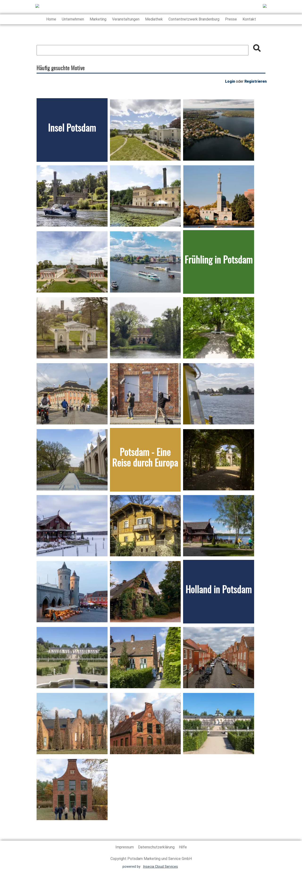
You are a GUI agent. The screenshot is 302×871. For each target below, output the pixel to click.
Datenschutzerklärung (157, 847)
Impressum (125, 847)
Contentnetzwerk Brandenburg (193, 19)
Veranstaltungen (125, 19)
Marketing (98, 19)
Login (230, 81)
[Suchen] (257, 48)
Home (51, 19)
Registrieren (255, 81)
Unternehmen (73, 19)
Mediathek (154, 19)
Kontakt (249, 19)
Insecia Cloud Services (160, 867)
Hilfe (183, 847)
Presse (231, 19)
